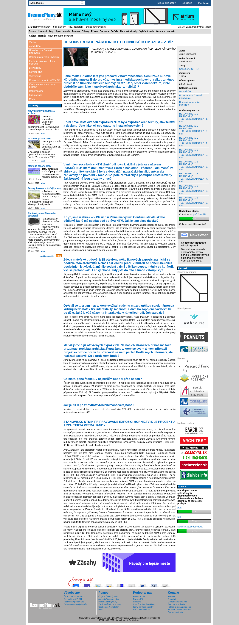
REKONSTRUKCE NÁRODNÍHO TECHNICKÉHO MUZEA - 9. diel (193, 201)
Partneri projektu (175, 612)
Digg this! (131, 584)
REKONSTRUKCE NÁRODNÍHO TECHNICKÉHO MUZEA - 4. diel (193, 142)
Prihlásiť (203, 2)
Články (85, 31)
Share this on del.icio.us (120, 584)
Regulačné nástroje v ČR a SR (44, 80)
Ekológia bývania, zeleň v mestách (42, 62)
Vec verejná (35, 76)
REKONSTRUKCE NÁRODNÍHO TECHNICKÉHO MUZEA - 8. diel (193, 189)
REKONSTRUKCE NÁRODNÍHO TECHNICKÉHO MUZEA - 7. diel (193, 177)
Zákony (76, 31)
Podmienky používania (74, 602)
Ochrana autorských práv (75, 604)
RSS (59, 256)
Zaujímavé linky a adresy (109, 604)
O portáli (172, 599)
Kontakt (171, 31)
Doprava (104, 31)
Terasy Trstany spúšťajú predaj (44, 188)
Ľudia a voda (35, 95)
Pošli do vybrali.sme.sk (75, 584)
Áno (179, 507)
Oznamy (160, 31)
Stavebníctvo (35, 72)
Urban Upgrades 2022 (39, 138)
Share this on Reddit (165, 584)
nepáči (202, 214)
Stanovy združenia (176, 604)
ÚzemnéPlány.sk (37, 9)
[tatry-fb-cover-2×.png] (34, 171)
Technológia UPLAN (73, 599)
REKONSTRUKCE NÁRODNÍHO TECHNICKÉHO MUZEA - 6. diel (193, 165)
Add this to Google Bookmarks (109, 584)
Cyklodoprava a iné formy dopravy (42, 85)
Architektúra (35, 46)
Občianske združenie (177, 602)
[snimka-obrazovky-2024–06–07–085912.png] (34, 120)
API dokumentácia (141, 609)
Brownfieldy (35, 68)
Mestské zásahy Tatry (39, 166)
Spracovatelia (62, 31)
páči (195, 214)
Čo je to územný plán (107, 596)
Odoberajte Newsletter (108, 607)
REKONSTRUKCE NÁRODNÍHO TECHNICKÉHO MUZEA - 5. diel (193, 153)
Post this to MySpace (142, 584)
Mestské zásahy (129, 31)
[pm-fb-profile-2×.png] (34, 222)
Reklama (137, 602)
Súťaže (114, 31)
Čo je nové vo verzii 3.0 (74, 596)
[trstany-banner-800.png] (34, 195)
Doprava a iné (36, 91)
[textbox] (55, 3)
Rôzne (94, 31)
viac (43, 133)
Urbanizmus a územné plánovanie (40, 51)
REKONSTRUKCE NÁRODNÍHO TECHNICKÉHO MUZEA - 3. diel (193, 130)
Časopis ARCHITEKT (190, 69)
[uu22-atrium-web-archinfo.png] (34, 145)
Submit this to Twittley (154, 584)
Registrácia (186, 3)
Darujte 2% (138, 599)
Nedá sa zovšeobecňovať (190, 526)
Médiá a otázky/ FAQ (107, 602)
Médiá (32, 99)
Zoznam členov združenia (179, 609)
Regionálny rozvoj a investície (44, 57)
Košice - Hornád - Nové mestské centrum (51, 36)
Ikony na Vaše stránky (143, 607)
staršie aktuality (47, 256)
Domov (33, 31)
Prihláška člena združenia (179, 607)
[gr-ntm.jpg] (76, 57)
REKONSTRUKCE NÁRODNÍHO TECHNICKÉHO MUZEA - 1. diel (193, 117)
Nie (179, 517)
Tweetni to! (98, 584)
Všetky (32, 42)
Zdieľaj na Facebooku (86, 584)
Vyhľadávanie (146, 31)
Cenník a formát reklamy (144, 604)
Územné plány (46, 31)
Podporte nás (139, 596)
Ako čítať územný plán (108, 599)
